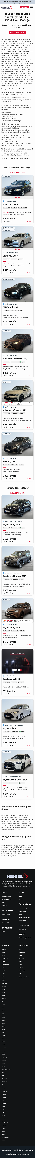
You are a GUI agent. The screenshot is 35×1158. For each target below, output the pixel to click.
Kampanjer (24, 7)
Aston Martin (5, 964)
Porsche (4, 1097)
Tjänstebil (4, 905)
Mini (3, 1075)
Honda (3, 1017)
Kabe (3, 1035)
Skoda (3, 1115)
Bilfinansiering (23, 908)
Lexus (3, 1051)
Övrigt (20, 961)
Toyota (3, 1134)
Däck (20, 914)
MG (3, 1072)
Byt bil (20, 896)
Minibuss (21, 958)
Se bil (28, 221)
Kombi (20, 955)
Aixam (3, 955)
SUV (20, 974)
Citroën (4, 989)
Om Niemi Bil (5, 923)
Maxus (3, 1063)
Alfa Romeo (5, 958)
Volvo (3, 1140)
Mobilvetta (5, 1082)
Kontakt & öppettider (25, 937)
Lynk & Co (4, 1057)
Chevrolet (4, 983)
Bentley (4, 971)
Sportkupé (22, 971)
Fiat (3, 1008)
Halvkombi (22, 952)
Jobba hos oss (22, 929)
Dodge (4, 998)
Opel (3, 1088)
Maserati (4, 1060)
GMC (3, 1014)
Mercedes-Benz (6, 1069)
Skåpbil (21, 967)
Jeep (3, 1032)
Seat (3, 1112)
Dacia (3, 995)
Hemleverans (22, 920)
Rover (3, 1106)
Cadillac (4, 980)
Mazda (3, 1066)
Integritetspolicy (7, 1150)
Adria (3, 952)
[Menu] (31, 7)
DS (2, 1001)
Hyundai (4, 1020)
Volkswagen (5, 1137)
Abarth (4, 949)
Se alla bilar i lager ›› (17, 173)
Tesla (3, 1131)
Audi (3, 967)
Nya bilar (4, 902)
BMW (3, 974)
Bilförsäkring (22, 911)
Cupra (3, 992)
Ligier (3, 1054)
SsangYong (5, 1122)
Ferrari (3, 1004)
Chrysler (4, 986)
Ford (3, 1011)
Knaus (3, 1041)
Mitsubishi (4, 1078)
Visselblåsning (18, 1150)
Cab (20, 949)
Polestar (4, 1094)
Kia (3, 1038)
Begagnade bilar (6, 896)
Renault (4, 1103)
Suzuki (3, 1128)
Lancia (3, 1045)
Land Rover (5, 1048)
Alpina (3, 961)
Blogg (3, 931)
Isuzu (3, 1023)
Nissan (3, 1085)
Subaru (4, 1125)
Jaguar (3, 1029)
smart (3, 1119)
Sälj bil (21, 899)
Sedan (20, 964)
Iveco (3, 1026)
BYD (3, 977)
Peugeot (4, 1091)
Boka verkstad (6, 914)
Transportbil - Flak (24, 977)
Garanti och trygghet (24, 917)
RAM (3, 1100)
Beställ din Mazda (6, 899)
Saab (3, 1109)
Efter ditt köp (29, 1150)
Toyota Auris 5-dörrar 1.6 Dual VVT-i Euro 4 (16, 687)
